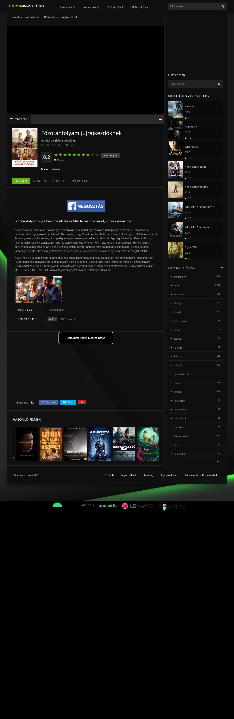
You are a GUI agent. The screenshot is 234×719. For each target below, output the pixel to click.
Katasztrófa (179, 409)
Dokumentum (180, 321)
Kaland (177, 392)
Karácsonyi (179, 400)
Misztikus (178, 427)
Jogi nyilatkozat (169, 475)
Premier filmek (91, 6)
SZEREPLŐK (40, 181)
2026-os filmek (139, 6)
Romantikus (179, 454)
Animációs (179, 294)
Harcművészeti (181, 374)
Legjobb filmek (128, 475)
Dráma (44, 169)
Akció (176, 285)
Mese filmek (179, 418)
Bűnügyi (177, 303)
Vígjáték (56, 169)
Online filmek (67, 6)
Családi (177, 312)
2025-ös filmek (115, 6)
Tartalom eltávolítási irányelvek (201, 475)
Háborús (177, 365)
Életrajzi (177, 338)
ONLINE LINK (80, 181)
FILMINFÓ (21, 181)
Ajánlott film (179, 277)
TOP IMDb (108, 475)
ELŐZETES (59, 181)
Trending (148, 475)
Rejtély (177, 445)
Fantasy (177, 356)
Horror (176, 383)
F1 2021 (177, 347)
